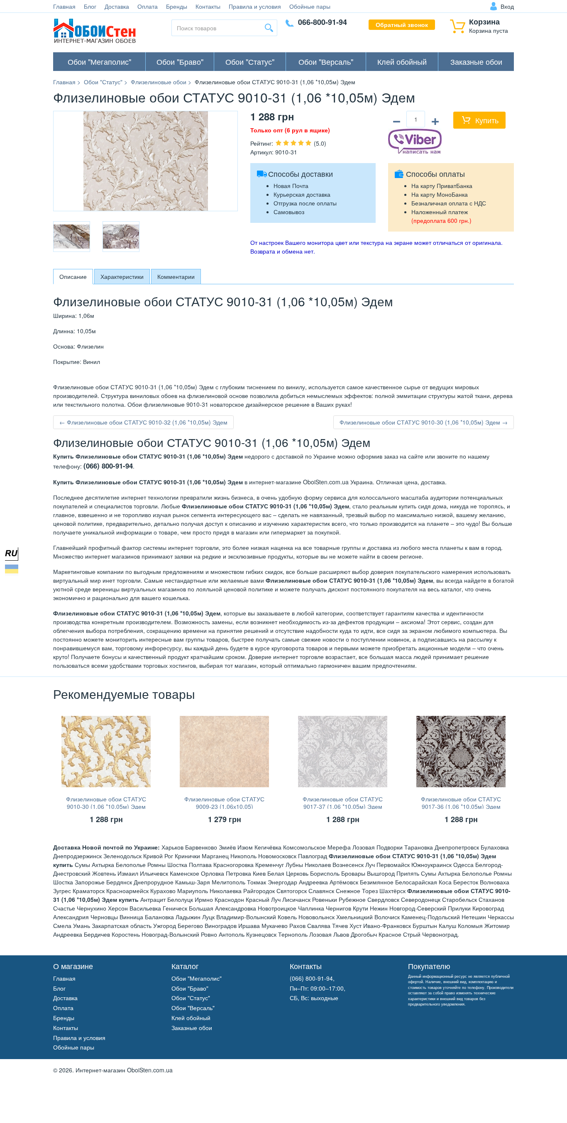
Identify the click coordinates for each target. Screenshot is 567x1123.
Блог (90, 6)
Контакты (208, 6)
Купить (487, 120)
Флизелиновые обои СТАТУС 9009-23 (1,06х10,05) (224, 802)
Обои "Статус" (249, 61)
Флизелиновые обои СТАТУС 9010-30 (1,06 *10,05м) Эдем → (424, 422)
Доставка (117, 6)
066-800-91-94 (322, 22)
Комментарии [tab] (176, 276)
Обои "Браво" (179, 61)
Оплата (147, 6)
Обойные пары (309, 6)
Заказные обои (476, 61)
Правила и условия (255, 6)
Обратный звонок (402, 24)
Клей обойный (402, 61)
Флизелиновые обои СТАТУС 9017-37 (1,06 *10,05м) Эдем (343, 802)
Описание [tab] (73, 276)
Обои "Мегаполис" (99, 61)
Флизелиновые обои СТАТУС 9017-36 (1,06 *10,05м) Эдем (461, 802)
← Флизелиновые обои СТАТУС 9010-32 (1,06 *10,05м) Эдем (143, 422)
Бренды (176, 6)
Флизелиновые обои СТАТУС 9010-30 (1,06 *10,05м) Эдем (106, 802)
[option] (71, 236)
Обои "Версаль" (325, 61)
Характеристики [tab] (122, 276)
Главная (64, 6)
